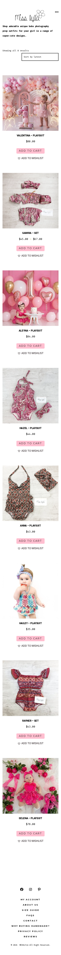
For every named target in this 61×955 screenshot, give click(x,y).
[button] (30, 158)
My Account (30, 899)
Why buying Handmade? (30, 926)
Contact (30, 921)
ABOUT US (30, 905)
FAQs (30, 915)
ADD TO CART (30, 150)
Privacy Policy (30, 931)
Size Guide (30, 910)
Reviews (30, 936)
